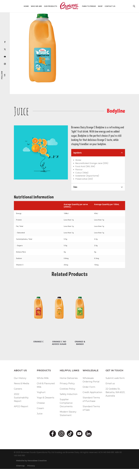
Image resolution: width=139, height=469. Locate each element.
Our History (20, 378)
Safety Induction (68, 394)
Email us (110, 383)
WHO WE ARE (36, 6)
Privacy (31, 465)
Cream (40, 408)
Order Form (89, 387)
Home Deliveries (69, 378)
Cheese (41, 403)
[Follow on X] (5, 49)
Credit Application (92, 392)
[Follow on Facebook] (5, 42)
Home (26, 6)
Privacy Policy (67, 383)
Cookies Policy (67, 388)
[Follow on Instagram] (5, 64)
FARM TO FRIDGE (89, 6)
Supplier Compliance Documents (66, 403)
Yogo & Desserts (45, 397)
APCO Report (21, 406)
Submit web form (115, 378)
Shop (100, 6)
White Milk (43, 378)
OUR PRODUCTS (50, 6)
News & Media (21, 383)
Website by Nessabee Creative (31, 460)
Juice (39, 413)
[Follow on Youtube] (5, 56)
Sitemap (20, 465)
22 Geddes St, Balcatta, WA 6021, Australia (115, 392)
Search (134, 7)
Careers (18, 388)
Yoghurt (41, 392)
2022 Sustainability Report (21, 397)
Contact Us (110, 6)
